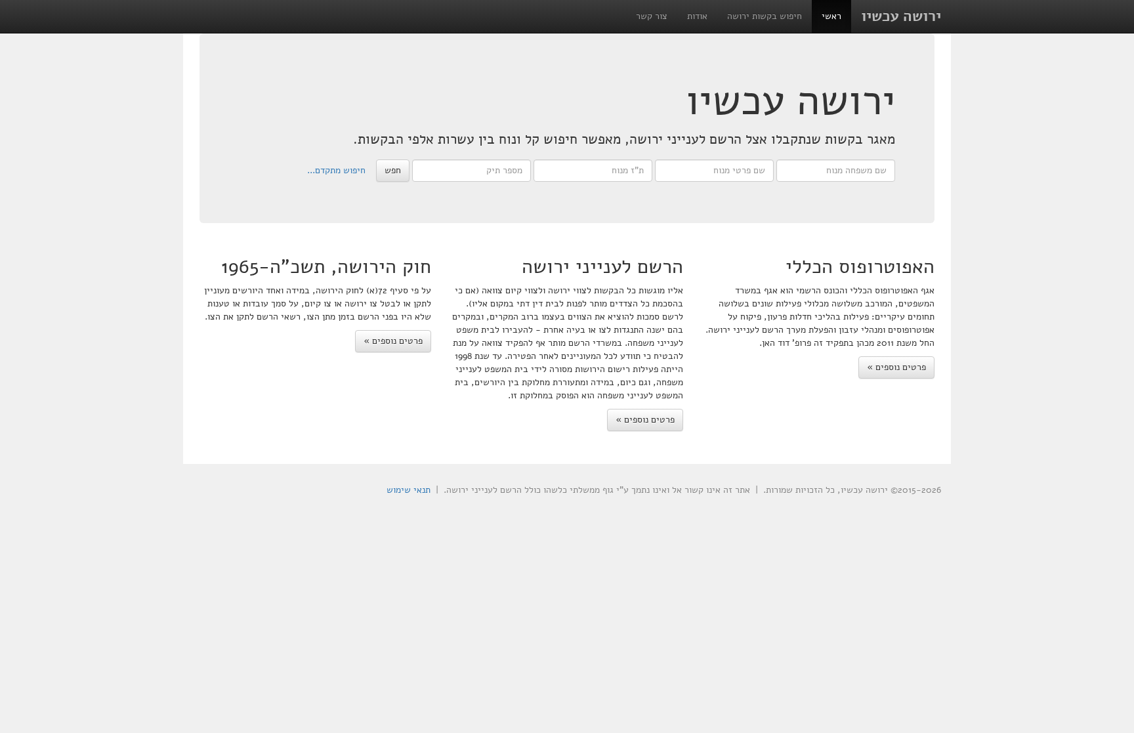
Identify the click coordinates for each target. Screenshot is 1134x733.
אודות (697, 16)
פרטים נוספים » (896, 367)
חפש (393, 170)
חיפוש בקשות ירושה (764, 16)
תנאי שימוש (408, 490)
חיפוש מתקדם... (336, 169)
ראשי (831, 16)
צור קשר (651, 16)
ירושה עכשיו (901, 16)
